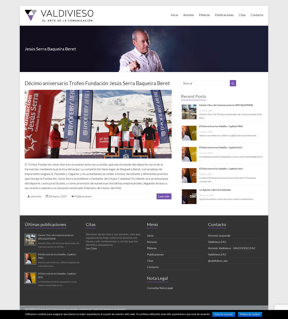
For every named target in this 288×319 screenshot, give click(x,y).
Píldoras (204, 14)
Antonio (188, 14)
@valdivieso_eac (218, 260)
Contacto (257, 14)
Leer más (163, 196)
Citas (242, 14)
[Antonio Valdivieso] (59, 11)
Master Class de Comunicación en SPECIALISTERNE (226, 105)
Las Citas (91, 248)
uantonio (35, 196)
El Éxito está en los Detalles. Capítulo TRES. (221, 126)
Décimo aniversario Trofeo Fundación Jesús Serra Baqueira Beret (97, 83)
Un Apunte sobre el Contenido (215, 189)
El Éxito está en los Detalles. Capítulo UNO (221, 168)
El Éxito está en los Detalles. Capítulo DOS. (221, 147)
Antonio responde (219, 235)
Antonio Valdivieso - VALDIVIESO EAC (232, 248)
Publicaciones (224, 14)
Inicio (174, 14)
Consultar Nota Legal (160, 288)
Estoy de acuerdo (223, 314)
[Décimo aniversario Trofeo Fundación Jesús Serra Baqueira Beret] (98, 92)
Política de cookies (250, 314)
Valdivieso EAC (217, 241)
